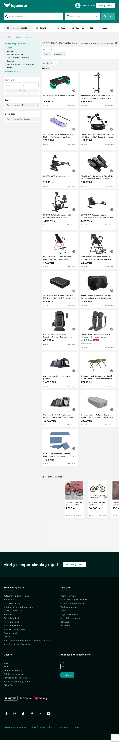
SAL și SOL (9, 685)
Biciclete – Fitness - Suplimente (20, 64)
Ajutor (63, 610)
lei (52, 63)
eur (56, 63)
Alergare (10, 51)
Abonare (67, 675)
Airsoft (10, 48)
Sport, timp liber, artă (14, 625)
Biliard (9, 68)
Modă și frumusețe (13, 610)
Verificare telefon (69, 607)
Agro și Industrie (12, 633)
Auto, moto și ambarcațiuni (17, 596)
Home (10, 37)
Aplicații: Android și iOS (72, 603)
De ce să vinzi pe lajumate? (73, 599)
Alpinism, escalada (15, 54)
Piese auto (9, 614)
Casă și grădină (11, 618)
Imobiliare (9, 599)
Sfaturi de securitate (70, 618)
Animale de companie (14, 629)
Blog (6, 663)
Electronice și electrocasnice (18, 607)
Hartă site (65, 625)
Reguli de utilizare (69, 614)
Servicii (7, 636)
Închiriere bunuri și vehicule (17, 644)
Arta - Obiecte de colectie (18, 58)
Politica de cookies (13, 674)
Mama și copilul (11, 622)
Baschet (10, 61)
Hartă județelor (67, 622)
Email (62, 662)
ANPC (6, 666)
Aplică (22, 90)
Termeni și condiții (13, 670)
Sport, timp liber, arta (25, 37)
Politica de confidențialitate (18, 677)
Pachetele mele (68, 596)
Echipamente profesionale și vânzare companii (27, 640)
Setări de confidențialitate (17, 681)
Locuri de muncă (12, 603)
